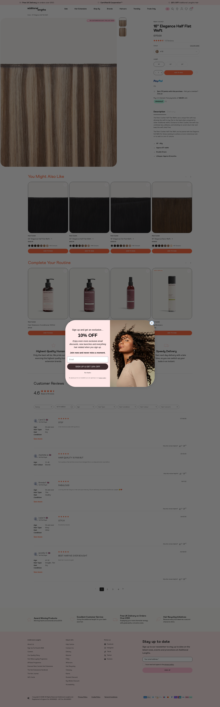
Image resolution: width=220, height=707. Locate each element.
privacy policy (102, 377)
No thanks (87, 372)
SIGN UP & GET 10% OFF (87, 366)
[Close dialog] (152, 323)
